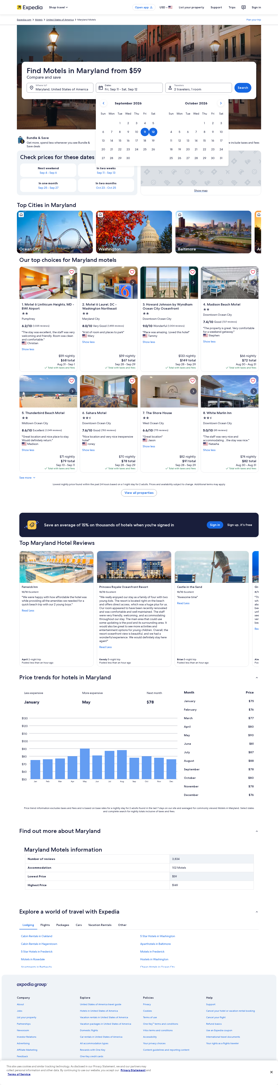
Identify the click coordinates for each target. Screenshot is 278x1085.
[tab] (28, 924)
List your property (191, 7)
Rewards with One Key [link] (92, 1049)
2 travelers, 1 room (187, 89)
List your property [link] (26, 1017)
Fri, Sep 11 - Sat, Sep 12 (121, 89)
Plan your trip (253, 19)
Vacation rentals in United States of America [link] (104, 1017)
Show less (28, 349)
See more (25, 477)
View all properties (139, 493)
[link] (71, 272)
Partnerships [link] (24, 1023)
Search (243, 88)
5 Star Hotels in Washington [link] (157, 936)
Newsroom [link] (23, 1030)
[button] (120, 123)
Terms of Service (19, 1074)
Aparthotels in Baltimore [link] (155, 944)
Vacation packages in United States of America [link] (105, 1023)
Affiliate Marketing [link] (27, 1049)
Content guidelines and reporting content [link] (166, 1049)
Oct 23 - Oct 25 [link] (106, 188)
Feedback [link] (22, 1056)
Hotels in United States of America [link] (99, 1010)
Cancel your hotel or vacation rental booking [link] (230, 1010)
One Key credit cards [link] (91, 1056)
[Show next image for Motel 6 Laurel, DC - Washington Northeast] (133, 282)
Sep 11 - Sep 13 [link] (106, 173)
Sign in (256, 7)
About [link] (20, 1004)
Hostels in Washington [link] (154, 959)
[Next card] (261, 232)
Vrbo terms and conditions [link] (158, 1030)
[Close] (271, 1072)
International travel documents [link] (223, 1036)
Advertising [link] (23, 1043)
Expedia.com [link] (24, 19)
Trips (232, 7)
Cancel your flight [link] (215, 1017)
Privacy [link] (147, 1004)
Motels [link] (39, 19)
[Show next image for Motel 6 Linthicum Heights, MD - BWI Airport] (72, 282)
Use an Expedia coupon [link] (219, 1030)
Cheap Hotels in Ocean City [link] (157, 967)
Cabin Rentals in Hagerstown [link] (39, 944)
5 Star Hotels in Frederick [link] (37, 951)
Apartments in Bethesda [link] (36, 967)
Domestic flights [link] (89, 1030)
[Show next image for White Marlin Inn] (254, 391)
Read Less (28, 610)
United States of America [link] (60, 19)
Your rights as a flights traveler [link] (222, 1043)
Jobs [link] (19, 1010)
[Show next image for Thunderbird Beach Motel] (72, 391)
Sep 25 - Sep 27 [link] (48, 188)
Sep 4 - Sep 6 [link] (48, 173)
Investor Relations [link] (26, 1036)
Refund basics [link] (214, 1023)
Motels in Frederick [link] (152, 951)
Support (216, 7)
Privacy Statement (133, 1070)
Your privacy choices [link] (154, 1043)
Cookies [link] (147, 1010)
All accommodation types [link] (94, 1043)
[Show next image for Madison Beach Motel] (254, 282)
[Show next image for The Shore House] (193, 391)
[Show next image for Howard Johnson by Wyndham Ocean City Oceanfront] (193, 282)
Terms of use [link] (150, 1017)
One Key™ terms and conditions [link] (160, 1023)
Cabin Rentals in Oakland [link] (36, 936)
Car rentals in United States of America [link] (101, 1036)
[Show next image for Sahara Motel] (133, 391)
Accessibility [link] (150, 1036)
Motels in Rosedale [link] (33, 959)
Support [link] (210, 1004)
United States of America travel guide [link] (100, 1004)
